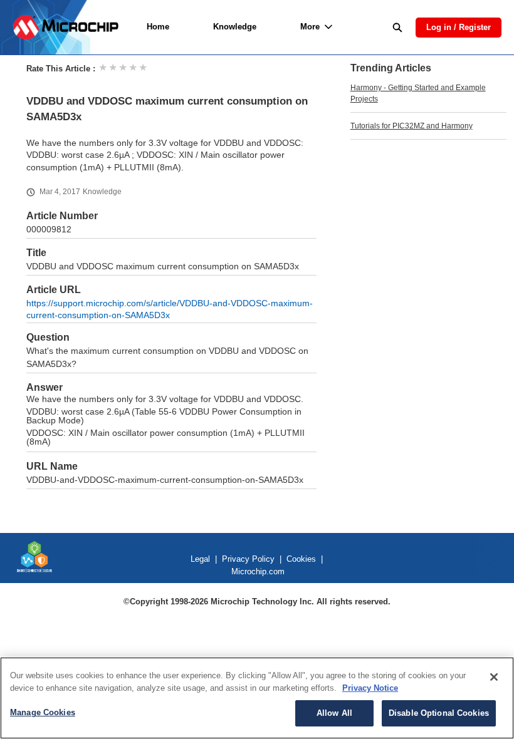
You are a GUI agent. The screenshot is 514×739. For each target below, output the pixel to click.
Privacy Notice (370, 688)
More (310, 26)
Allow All (334, 713)
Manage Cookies (42, 712)
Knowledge (234, 26)
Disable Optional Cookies (439, 713)
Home (158, 26)
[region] (257, 698)
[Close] (494, 677)
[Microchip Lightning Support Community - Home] (65, 27)
